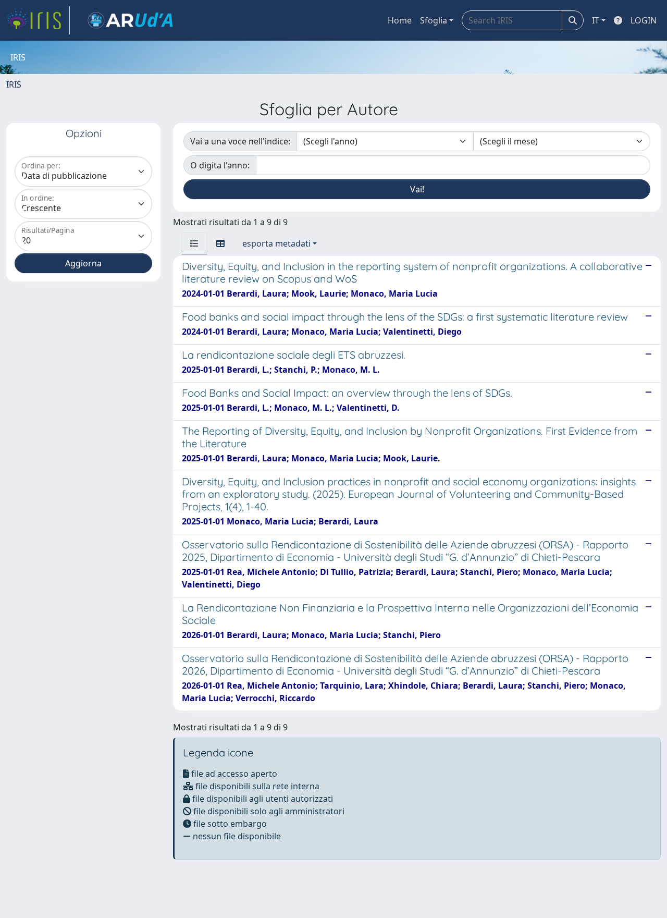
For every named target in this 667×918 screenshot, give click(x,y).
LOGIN (644, 20)
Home (400, 20)
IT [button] (595, 20)
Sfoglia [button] (433, 20)
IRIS (13, 84)
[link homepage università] (130, 20)
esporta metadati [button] (276, 243)
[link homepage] (38, 20)
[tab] (194, 243)
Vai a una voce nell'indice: (240, 141)
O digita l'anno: (220, 165)
